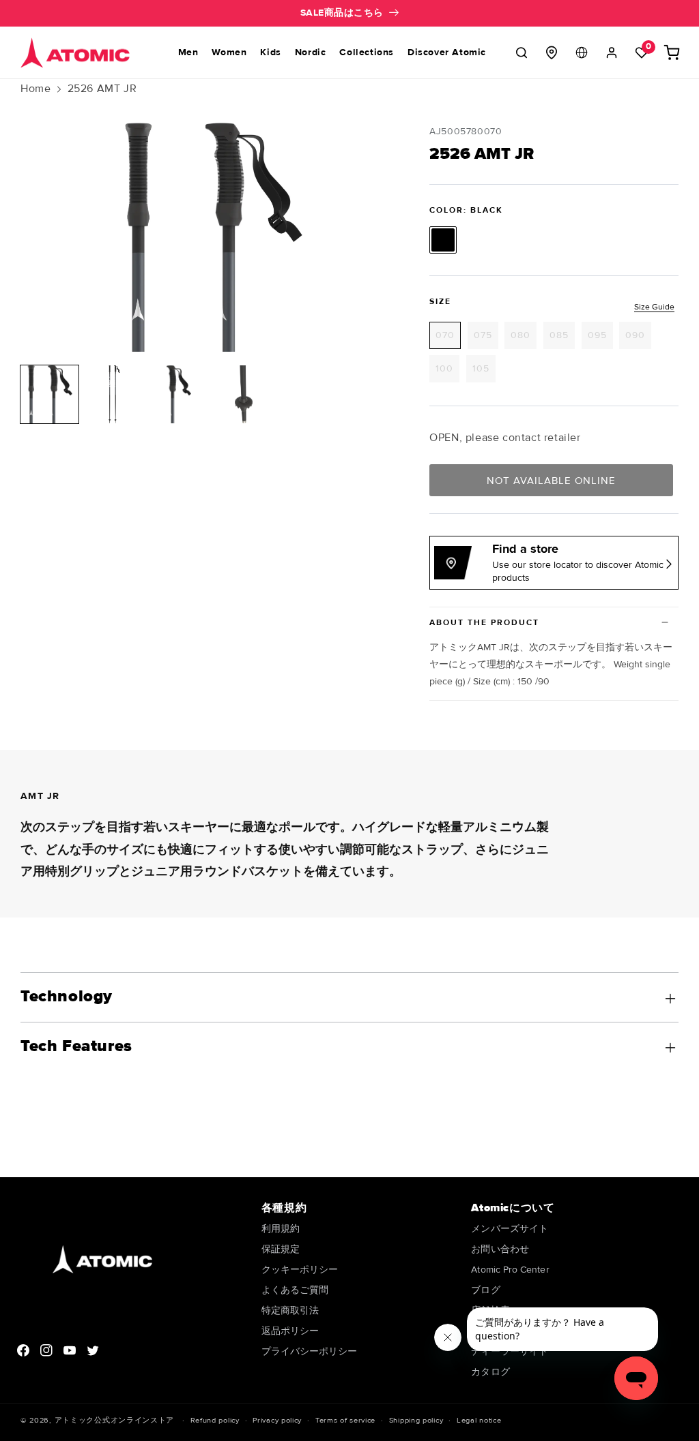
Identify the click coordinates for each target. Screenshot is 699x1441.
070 (448, 339)
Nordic (310, 52)
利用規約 (280, 1229)
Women (229, 52)
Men (188, 52)
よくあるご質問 (295, 1290)
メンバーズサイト (509, 1229)
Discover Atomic (447, 52)
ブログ (485, 1290)
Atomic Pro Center (510, 1269)
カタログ (490, 1372)
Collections (366, 52)
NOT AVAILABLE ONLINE (551, 480)
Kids (270, 52)
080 (524, 339)
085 (562, 339)
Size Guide (654, 307)
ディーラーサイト (509, 1351)
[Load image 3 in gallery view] (179, 394)
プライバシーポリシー (309, 1351)
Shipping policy (416, 1420)
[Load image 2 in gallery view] (114, 394)
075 (486, 339)
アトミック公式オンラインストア (115, 1420)
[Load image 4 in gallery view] (244, 394)
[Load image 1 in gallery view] (49, 394)
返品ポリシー (290, 1331)
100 (447, 372)
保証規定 (280, 1249)
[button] (522, 52)
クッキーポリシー (300, 1269)
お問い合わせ (499, 1249)
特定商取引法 (290, 1310)
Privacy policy (277, 1420)
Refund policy (215, 1420)
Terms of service (345, 1420)
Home (35, 88)
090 (638, 339)
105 (484, 372)
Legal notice (479, 1420)
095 (600, 339)
